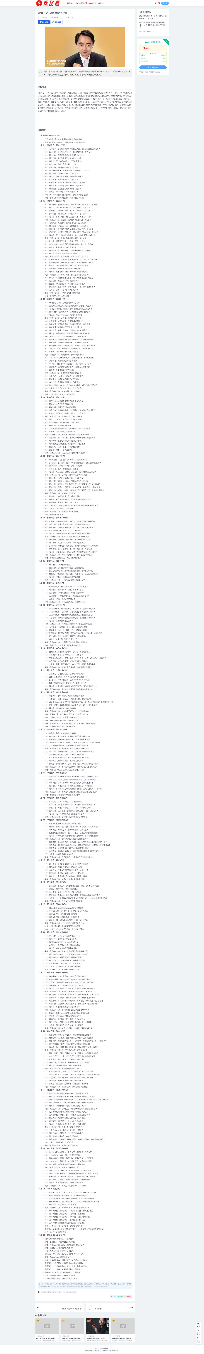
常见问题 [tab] (57, 22)
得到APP (70, 3)
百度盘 (66, 1292)
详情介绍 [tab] (44, 22)
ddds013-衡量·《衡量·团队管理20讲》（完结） (46, 1339)
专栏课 (44, 1292)
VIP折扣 (154, 53)
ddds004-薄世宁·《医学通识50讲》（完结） (122, 1339)
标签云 (100, 3)
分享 (114, 1297)
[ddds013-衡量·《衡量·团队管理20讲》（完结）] (47, 1326)
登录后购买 (154, 67)
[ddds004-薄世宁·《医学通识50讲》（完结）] (123, 1326)
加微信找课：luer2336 (87, 3)
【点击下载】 (150, 18)
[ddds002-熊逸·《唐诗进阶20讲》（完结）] (72, 1326)
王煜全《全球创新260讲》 (96, 1338)
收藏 (121, 1297)
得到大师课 (41, 1336)
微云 (59, 1292)
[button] (86, 135)
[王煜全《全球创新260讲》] (97, 1326)
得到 (54, 1292)
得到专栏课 (54, 17)
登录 (165, 3)
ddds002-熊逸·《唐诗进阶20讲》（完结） (72, 1339)
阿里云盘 (73, 1292)
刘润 (49, 1292)
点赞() (129, 1297)
